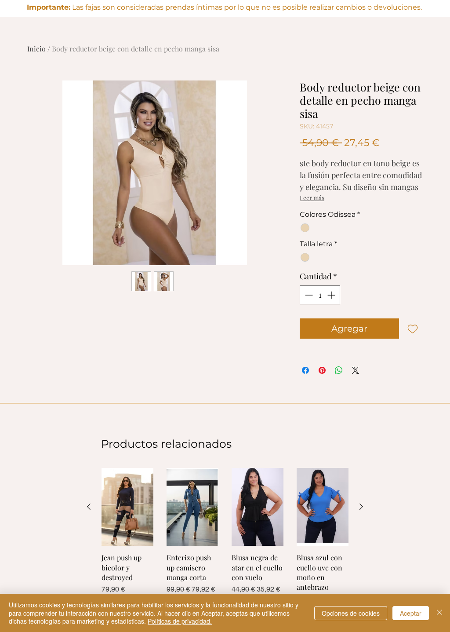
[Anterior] (88, 506)
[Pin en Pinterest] (322, 370)
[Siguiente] (361, 506)
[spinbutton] (320, 295)
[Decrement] (308, 295)
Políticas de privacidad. (180, 621)
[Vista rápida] (127, 507)
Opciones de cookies (351, 613)
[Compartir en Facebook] (305, 370)
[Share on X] (355, 370)
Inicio (36, 48)
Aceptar (410, 613)
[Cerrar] (439, 613)
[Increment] (332, 295)
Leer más (312, 198)
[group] (225, 536)
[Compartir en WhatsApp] (339, 370)
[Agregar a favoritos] (413, 328)
